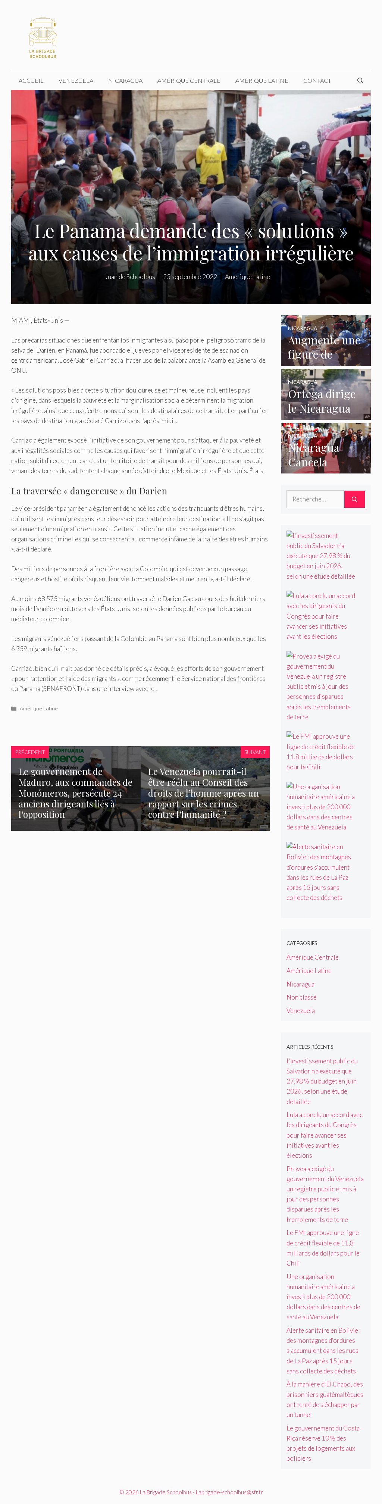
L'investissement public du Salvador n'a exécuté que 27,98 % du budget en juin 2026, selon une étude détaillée (322, 1081)
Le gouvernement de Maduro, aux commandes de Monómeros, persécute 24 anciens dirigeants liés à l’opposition (75, 792)
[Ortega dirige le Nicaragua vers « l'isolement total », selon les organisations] (326, 415)
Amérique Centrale (188, 80)
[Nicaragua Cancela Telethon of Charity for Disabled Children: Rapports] (326, 468)
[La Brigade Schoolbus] (43, 34)
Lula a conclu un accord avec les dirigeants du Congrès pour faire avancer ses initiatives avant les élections (324, 1135)
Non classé (301, 997)
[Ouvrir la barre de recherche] (360, 80)
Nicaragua (125, 80)
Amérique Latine (261, 80)
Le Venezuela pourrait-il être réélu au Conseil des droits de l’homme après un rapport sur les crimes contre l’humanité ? (203, 792)
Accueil (31, 80)
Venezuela (76, 80)
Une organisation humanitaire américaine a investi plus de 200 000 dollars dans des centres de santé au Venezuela (323, 1297)
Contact (317, 80)
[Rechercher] (354, 499)
